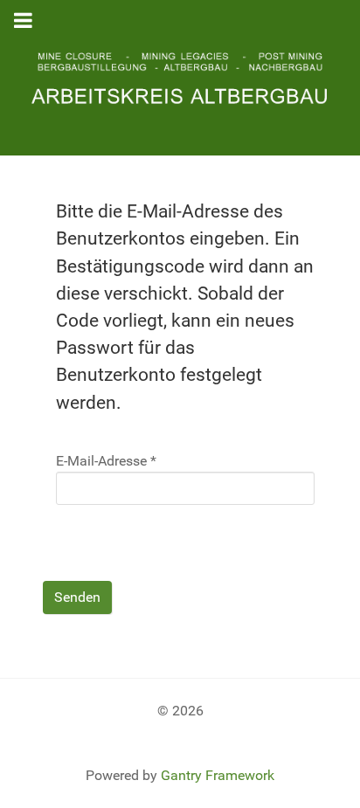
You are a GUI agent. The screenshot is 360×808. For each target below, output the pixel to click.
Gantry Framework (217, 775)
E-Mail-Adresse (106, 460)
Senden (77, 597)
